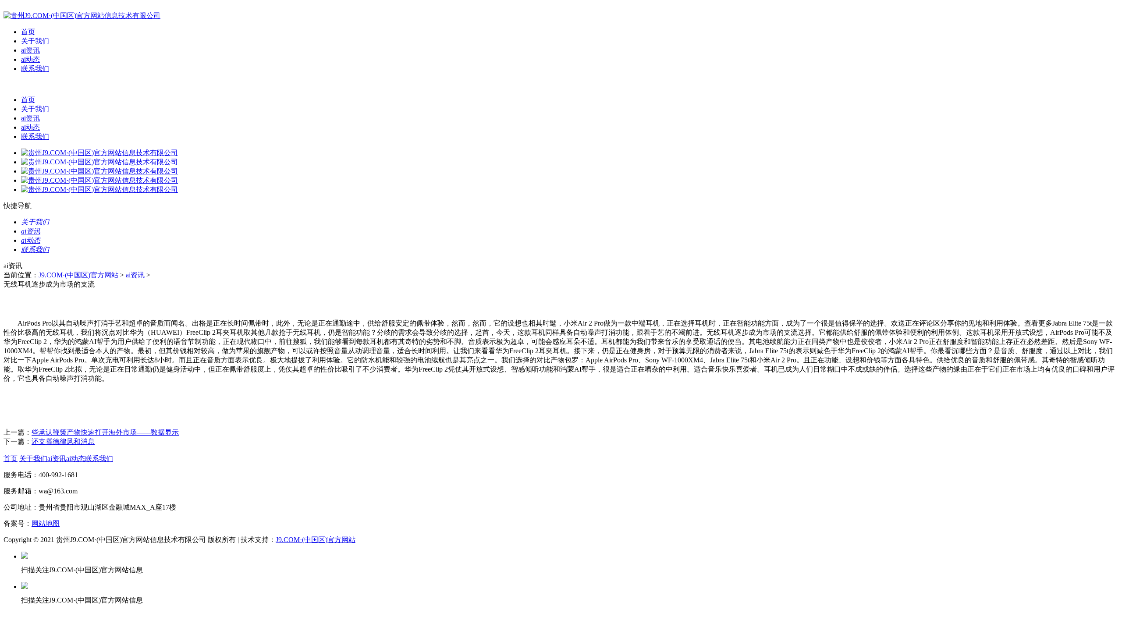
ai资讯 (30, 50)
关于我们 (35, 41)
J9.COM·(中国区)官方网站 (78, 275)
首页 (28, 31)
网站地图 (46, 523)
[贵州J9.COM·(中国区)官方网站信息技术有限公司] (82, 15)
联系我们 (35, 68)
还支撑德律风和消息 (63, 441)
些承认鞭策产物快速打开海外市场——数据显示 (105, 432)
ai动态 (30, 59)
